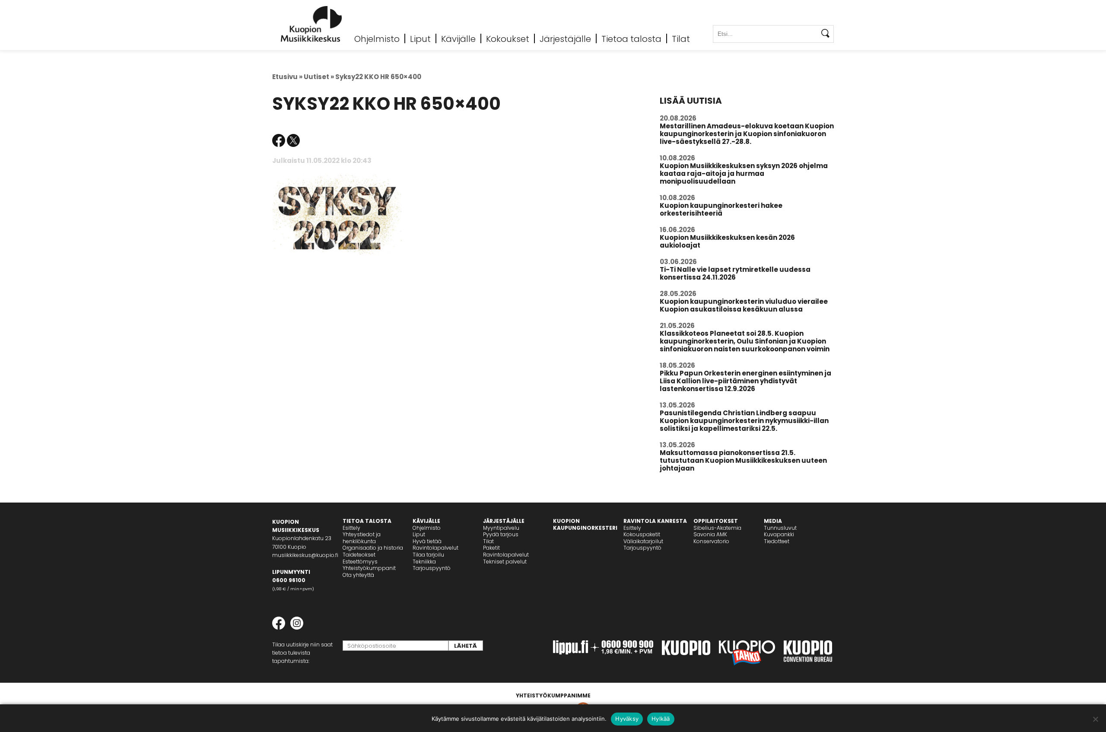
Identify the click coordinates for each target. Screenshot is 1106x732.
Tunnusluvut (780, 527)
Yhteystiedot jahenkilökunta (362, 538)
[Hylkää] (1095, 719)
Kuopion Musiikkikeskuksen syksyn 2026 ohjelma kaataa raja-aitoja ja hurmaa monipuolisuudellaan (744, 173)
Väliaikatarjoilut (643, 541)
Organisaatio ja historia (373, 547)
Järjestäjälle (565, 38)
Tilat (681, 38)
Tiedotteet (776, 541)
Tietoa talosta (631, 38)
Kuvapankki (779, 534)
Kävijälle (458, 38)
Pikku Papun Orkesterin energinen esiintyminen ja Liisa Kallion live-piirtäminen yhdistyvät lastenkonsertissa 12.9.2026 (745, 381)
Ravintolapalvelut (435, 547)
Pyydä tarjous (500, 534)
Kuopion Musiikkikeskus (311, 24)
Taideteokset (359, 554)
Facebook (278, 140)
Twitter (293, 140)
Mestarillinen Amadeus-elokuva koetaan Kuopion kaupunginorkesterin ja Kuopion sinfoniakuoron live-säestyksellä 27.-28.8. (747, 133)
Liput (420, 38)
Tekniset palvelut (505, 561)
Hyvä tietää (427, 541)
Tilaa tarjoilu (428, 554)
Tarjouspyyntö (432, 568)
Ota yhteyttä (358, 575)
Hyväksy (627, 718)
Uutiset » (319, 76)
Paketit (491, 547)
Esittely (351, 527)
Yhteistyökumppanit (369, 568)
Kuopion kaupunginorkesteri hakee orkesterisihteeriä (721, 209)
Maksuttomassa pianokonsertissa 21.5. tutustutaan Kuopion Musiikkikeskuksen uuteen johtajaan (743, 460)
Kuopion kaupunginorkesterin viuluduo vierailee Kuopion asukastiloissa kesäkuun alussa (744, 305)
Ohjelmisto (377, 38)
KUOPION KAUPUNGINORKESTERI (585, 524)
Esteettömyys (360, 561)
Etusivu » (287, 76)
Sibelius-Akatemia (717, 527)
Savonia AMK (710, 534)
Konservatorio (711, 541)
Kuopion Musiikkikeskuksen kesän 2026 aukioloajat (727, 241)
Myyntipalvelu (501, 527)
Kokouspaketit (641, 534)
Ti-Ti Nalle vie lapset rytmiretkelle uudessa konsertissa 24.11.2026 (735, 273)
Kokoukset (507, 38)
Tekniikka (424, 561)
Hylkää (661, 718)
